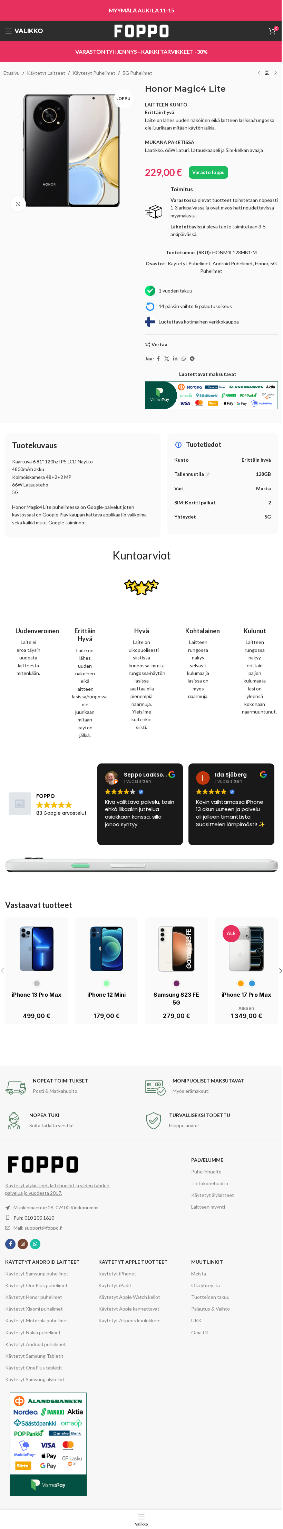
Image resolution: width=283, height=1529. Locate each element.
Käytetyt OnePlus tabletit (33, 1368)
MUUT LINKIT (207, 1262)
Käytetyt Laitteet (46, 73)
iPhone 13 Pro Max (36, 994)
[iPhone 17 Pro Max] (246, 949)
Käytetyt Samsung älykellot (35, 1379)
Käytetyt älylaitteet (212, 1195)
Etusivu (11, 73)
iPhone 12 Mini (106, 994)
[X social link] (166, 358)
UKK (196, 1320)
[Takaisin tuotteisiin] (267, 73)
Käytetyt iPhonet (117, 1273)
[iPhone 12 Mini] (106, 949)
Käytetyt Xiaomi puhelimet (34, 1309)
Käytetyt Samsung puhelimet (36, 1273)
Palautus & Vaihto (210, 1309)
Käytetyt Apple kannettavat (128, 1309)
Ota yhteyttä (205, 1285)
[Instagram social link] (23, 1244)
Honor (261, 263)
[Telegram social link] (192, 358)
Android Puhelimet (233, 263)
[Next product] (275, 73)
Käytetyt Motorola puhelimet (36, 1320)
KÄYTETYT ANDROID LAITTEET (42, 1262)
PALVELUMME (207, 1160)
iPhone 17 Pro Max (246, 994)
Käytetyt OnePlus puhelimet (36, 1285)
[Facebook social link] (158, 358)
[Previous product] (259, 73)
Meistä (198, 1273)
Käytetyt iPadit (114, 1285)
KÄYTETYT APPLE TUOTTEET (133, 1262)
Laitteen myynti (208, 1207)
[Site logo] (141, 30)
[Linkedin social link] (175, 358)
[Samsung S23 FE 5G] (176, 949)
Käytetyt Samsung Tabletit (34, 1356)
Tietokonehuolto (209, 1183)
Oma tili (199, 1332)
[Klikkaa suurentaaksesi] (18, 204)
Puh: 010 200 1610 (33, 1218)
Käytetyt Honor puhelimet (33, 1297)
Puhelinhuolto (206, 1171)
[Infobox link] (211, 212)
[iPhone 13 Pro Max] (36, 949)
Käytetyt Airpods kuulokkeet (129, 1320)
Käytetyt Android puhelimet (35, 1344)
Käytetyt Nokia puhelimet (33, 1332)
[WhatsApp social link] (183, 358)
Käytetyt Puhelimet (93, 73)
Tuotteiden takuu (210, 1297)
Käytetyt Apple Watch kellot (129, 1297)
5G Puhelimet (137, 73)
